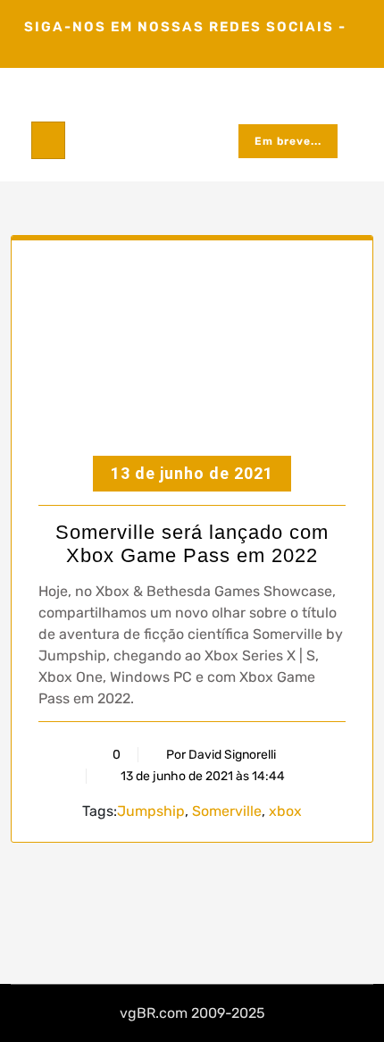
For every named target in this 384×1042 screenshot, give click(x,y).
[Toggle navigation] (48, 140)
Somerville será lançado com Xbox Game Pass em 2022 (192, 544)
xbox (285, 811)
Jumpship (151, 811)
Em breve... (288, 141)
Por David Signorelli (221, 754)
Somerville (227, 811)
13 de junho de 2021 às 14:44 (201, 776)
